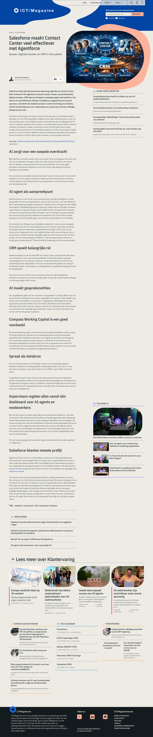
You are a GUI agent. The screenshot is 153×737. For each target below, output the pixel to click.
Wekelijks (121, 18)
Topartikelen (95, 3)
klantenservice (44, 505)
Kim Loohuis (15, 603)
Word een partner (121, 716)
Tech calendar (67, 623)
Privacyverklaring (122, 728)
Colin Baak (49, 613)
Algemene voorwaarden (124, 726)
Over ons (117, 721)
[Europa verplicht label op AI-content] (25, 576)
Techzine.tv (102, 403)
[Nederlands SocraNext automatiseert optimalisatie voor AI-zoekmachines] (59, 576)
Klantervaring (20, 32)
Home (85, 3)
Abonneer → (137, 14)
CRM (36, 505)
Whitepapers (112, 623)
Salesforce (53, 505)
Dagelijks (111, 18)
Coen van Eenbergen (117, 611)
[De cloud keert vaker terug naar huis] (15, 654)
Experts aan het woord (26, 623)
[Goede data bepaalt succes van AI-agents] (93, 576)
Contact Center (28, 505)
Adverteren (119, 718)
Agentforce (18, 505)
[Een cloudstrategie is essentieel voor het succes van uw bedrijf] (113, 650)
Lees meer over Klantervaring (45, 559)
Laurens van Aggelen (83, 605)
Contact (117, 723)
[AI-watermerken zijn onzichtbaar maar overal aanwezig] (127, 576)
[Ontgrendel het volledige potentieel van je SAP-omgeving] (107, 633)
